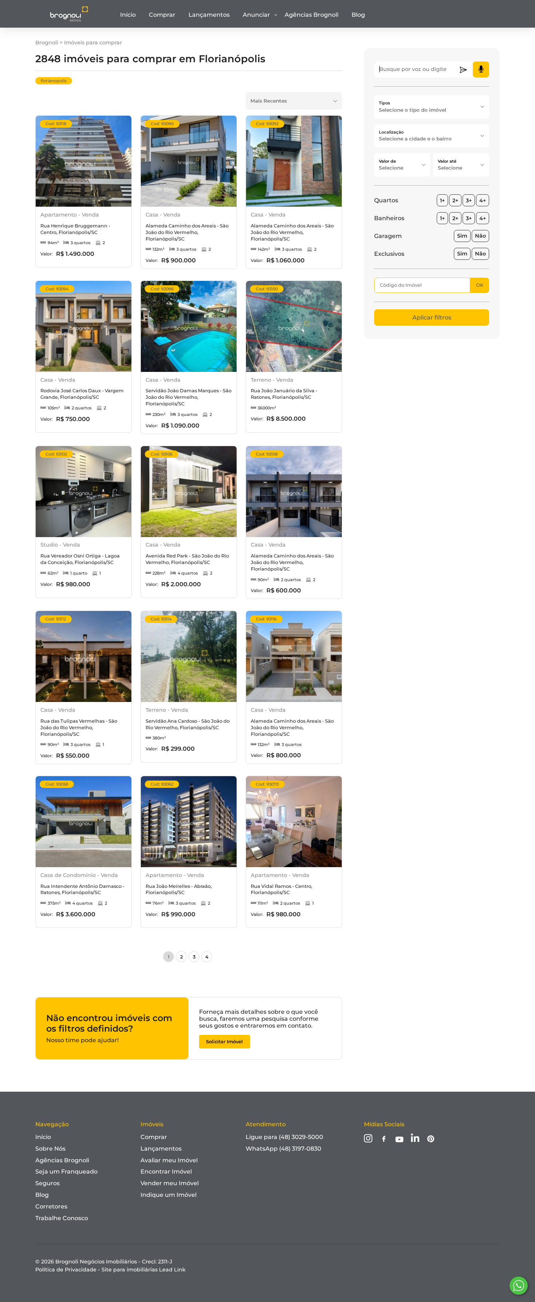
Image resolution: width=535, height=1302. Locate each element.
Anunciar (256, 14)
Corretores (51, 1206)
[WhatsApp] (519, 1286)
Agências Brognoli (311, 14)
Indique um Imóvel (168, 1194)
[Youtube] (399, 1140)
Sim (462, 236)
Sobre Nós (50, 1148)
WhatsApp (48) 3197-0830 (283, 1148)
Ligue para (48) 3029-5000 (284, 1137)
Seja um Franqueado (66, 1171)
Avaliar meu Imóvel (169, 1160)
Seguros (47, 1183)
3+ (469, 200)
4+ (482, 200)
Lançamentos (209, 14)
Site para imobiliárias (144, 1269)
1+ (442, 200)
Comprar (162, 14)
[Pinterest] (431, 1139)
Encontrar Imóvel (166, 1171)
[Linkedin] (415, 1139)
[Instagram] (368, 1139)
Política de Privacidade (65, 1269)
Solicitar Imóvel (224, 1041)
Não (480, 236)
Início (128, 14)
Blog (358, 14)
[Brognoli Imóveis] (69, 20)
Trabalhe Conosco (61, 1218)
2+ (455, 200)
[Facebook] (384, 1139)
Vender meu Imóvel (169, 1183)
